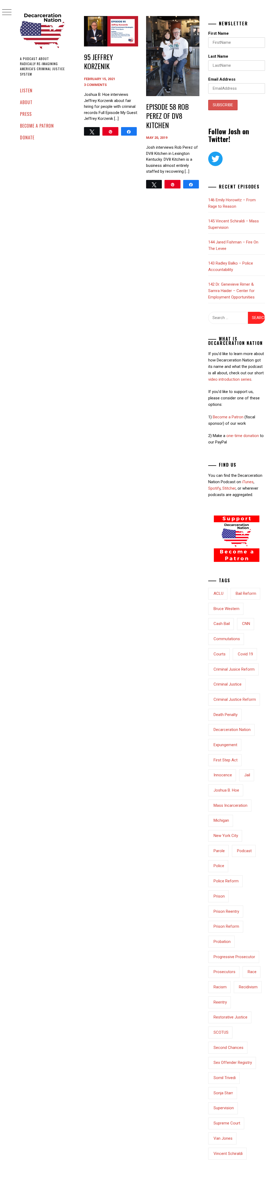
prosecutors (224, 971)
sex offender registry (233, 1062)
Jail (247, 775)
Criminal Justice (228, 684)
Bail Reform (246, 593)
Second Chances (228, 1047)
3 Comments (95, 85)
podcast (244, 850)
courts (220, 654)
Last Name (218, 56)
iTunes (248, 481)
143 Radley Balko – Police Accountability (230, 266)
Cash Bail (222, 623)
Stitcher (229, 488)
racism (220, 987)
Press (26, 114)
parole (219, 850)
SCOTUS (221, 1032)
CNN (246, 623)
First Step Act (226, 760)
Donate (27, 137)
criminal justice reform (235, 699)
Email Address (221, 79)
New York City (226, 835)
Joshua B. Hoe (226, 790)
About (26, 102)
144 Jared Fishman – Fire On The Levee (233, 245)
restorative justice (230, 1017)
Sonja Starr (223, 1093)
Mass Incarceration (230, 805)
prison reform (226, 926)
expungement (225, 744)
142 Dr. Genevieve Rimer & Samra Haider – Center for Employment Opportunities (231, 291)
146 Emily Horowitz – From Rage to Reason (232, 203)
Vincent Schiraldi (228, 1153)
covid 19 (245, 654)
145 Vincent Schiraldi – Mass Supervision (233, 224)
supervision (224, 1108)
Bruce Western (226, 608)
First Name (218, 33)
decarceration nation (232, 729)
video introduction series (229, 379)
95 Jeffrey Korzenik (98, 62)
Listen (26, 90)
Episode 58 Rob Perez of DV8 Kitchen (167, 115)
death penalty (226, 714)
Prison (219, 896)
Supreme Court (227, 1123)
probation (222, 941)
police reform (226, 881)
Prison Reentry (226, 911)
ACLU (218, 593)
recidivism (248, 987)
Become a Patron (37, 126)
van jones (223, 1138)
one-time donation (242, 435)
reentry (220, 1002)
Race (252, 971)
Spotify (214, 488)
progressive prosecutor (234, 956)
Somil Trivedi (225, 1077)
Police (219, 865)
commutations (227, 638)
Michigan (221, 820)
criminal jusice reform (234, 669)
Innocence (223, 775)
